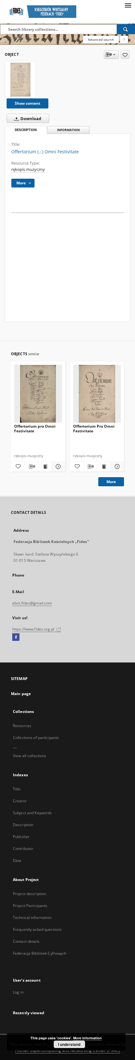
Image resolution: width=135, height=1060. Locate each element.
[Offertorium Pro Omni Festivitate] (97, 394)
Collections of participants (36, 737)
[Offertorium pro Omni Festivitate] (38, 394)
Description (23, 824)
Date (17, 860)
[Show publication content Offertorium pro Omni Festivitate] (44, 466)
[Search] (126, 29)
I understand (69, 1044)
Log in (18, 992)
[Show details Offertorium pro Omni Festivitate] (57, 466)
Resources (22, 725)
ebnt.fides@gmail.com (32, 603)
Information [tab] (68, 130)
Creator (20, 801)
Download (30, 118)
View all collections (29, 755)
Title (17, 789)
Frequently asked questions (37, 929)
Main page (21, 693)
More (111, 481)
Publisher (21, 836)
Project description (29, 893)
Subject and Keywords (32, 812)
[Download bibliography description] (31, 466)
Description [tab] (26, 130)
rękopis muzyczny (28, 169)
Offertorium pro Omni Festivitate (35, 428)
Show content (27, 103)
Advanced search (101, 39)
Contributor (23, 848)
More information (87, 1038)
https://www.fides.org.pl (33, 629)
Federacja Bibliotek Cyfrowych (39, 953)
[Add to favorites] (125, 54)
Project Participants (30, 905)
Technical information (32, 917)
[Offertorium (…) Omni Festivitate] (20, 80)
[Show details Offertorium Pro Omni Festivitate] (116, 466)
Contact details (26, 941)
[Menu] (127, 5)
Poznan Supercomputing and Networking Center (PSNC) (67, 1050)
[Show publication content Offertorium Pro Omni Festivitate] (103, 466)
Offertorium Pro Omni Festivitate (94, 428)
